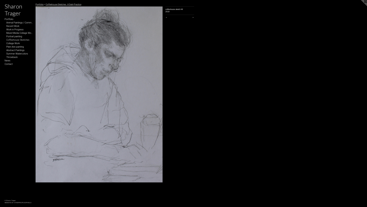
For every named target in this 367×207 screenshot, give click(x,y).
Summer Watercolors (17, 53)
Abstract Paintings (15, 50)
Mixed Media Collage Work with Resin (19, 33)
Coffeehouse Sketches (17, 40)
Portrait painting (14, 36)
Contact (9, 64)
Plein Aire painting (15, 46)
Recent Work (12, 26)
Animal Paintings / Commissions (19, 22)
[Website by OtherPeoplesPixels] (361, 6)
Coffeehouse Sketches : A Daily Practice (63, 4)
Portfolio (9, 19)
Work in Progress (15, 29)
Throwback (12, 57)
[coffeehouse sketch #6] (99, 94)
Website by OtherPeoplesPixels (18, 202)
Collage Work (13, 43)
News (7, 60)
